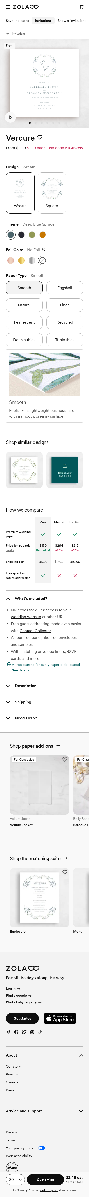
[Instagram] (32, 1033)
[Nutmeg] (42, 235)
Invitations (43, 21)
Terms (10, 1140)
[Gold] (21, 260)
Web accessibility (19, 1156)
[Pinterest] (16, 1033)
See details (20, 670)
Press (10, 1090)
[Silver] (32, 260)
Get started (22, 1018)
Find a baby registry (21, 1002)
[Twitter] (24, 1033)
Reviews (12, 1074)
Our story (13, 1066)
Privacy (11, 1132)
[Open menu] (8, 7)
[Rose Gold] (11, 260)
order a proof (49, 1190)
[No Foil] (42, 260)
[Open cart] (81, 7)
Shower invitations (72, 21)
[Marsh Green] (32, 235)
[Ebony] (21, 235)
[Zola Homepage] (26, 7)
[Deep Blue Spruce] (11, 235)
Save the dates (17, 21)
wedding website (26, 616)
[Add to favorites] (40, 137)
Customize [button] (45, 1180)
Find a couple (16, 995)
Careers (12, 1082)
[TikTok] (40, 1033)
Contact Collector (35, 630)
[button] (10, 117)
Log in (11, 989)
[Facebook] (8, 1033)
